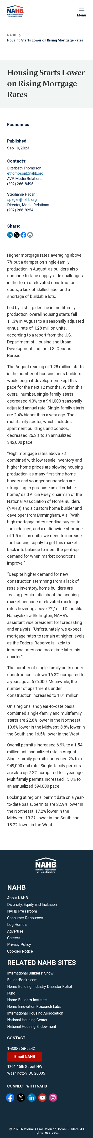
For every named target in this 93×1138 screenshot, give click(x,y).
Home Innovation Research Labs (34, 1006)
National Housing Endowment (31, 1026)
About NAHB (17, 898)
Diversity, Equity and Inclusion (32, 904)
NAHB (11, 35)
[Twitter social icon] (21, 1098)
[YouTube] (43, 1098)
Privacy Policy (19, 944)
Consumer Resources (25, 918)
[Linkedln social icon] (32, 1098)
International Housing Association (35, 1013)
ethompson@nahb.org (25, 173)
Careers (13, 938)
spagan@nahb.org (22, 199)
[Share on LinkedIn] (10, 235)
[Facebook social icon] (11, 1098)
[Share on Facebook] (23, 235)
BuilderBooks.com (22, 980)
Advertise (15, 931)
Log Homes (17, 924)
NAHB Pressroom (22, 911)
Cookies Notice (20, 951)
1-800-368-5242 (21, 1048)
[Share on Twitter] (17, 235)
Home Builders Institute (27, 1000)
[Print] (30, 235)
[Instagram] (53, 1098)
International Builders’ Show (30, 973)
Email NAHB (24, 1056)
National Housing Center (27, 1020)
